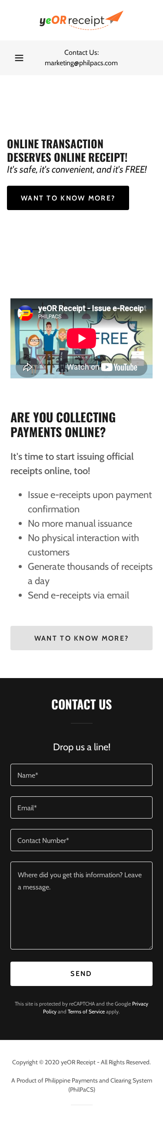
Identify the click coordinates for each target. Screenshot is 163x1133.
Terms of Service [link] (86, 1011)
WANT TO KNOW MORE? (68, 198)
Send (81, 973)
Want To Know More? (81, 638)
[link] (81, 20)
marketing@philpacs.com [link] (81, 63)
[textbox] (81, 775)
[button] (19, 58)
